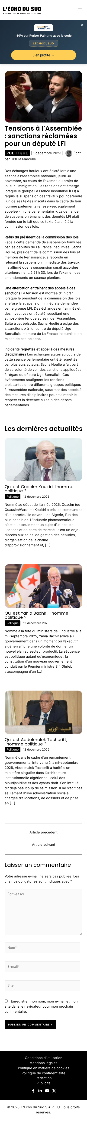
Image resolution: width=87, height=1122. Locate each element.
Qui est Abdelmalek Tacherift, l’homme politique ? (36, 742)
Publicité (43, 1083)
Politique (17, 153)
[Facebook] (33, 1091)
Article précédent (43, 832)
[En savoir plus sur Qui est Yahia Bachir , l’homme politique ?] (43, 586)
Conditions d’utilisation (43, 1058)
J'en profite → (43, 55)
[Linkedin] (40, 1091)
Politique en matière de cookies (43, 1068)
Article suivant (43, 844)
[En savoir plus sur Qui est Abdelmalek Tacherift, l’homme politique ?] (43, 712)
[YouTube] (47, 1091)
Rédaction (43, 1078)
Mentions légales (43, 1063)
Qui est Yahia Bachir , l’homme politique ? (36, 615)
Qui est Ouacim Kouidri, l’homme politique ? (39, 489)
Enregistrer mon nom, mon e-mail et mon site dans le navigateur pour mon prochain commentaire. (41, 1006)
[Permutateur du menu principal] (80, 10)
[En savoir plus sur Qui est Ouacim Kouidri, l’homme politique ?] (43, 459)
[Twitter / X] (54, 1091)
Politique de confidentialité (43, 1073)
